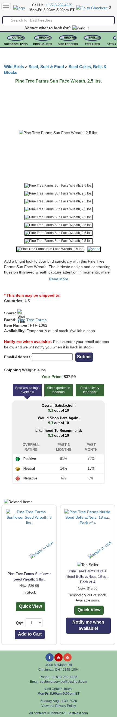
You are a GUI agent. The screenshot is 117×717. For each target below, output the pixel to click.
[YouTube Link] (58, 657)
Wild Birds (14, 67)
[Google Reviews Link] (67, 657)
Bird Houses (42, 43)
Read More (58, 279)
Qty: (19, 623)
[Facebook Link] (49, 657)
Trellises (92, 43)
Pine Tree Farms (32, 320)
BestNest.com (77, 713)
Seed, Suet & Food (46, 67)
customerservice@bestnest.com (63, 681)
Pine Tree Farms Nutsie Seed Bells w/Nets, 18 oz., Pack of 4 (88, 576)
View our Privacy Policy (58, 706)
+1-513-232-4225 (59, 5)
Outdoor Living (16, 43)
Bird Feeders (68, 43)
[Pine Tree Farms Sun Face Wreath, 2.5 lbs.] (58, 185)
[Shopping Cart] (91, 7)
